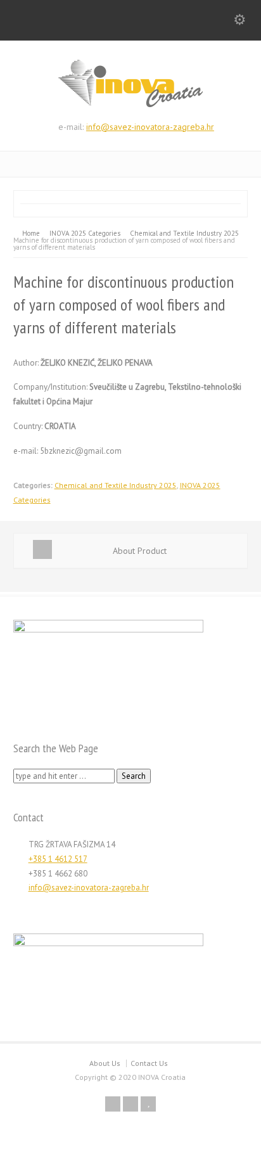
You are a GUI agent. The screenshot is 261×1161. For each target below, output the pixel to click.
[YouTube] (148, 1104)
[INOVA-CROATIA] (130, 104)
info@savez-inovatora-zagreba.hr (150, 126)
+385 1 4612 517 (58, 859)
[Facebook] (112, 1104)
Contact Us (149, 1063)
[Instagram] (130, 1104)
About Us (104, 1063)
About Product (140, 550)
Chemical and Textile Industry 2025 (115, 485)
